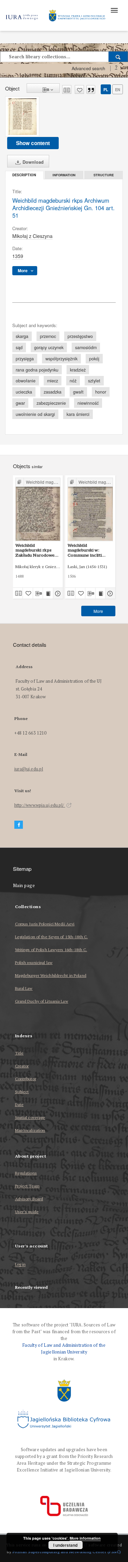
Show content (33, 143)
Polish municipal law (34, 962)
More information (85, 1538)
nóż (73, 381)
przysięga (25, 359)
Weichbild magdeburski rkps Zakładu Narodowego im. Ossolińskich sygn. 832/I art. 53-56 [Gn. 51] (37, 550)
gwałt (78, 392)
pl (105, 89)
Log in (20, 1264)
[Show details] (57, 593)
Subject (22, 1091)
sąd (19, 347)
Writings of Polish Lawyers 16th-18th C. (51, 949)
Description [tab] (24, 175)
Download (32, 162)
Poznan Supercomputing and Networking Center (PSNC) (67, 1551)
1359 (17, 256)
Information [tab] (64, 175)
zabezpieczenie (51, 403)
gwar (20, 403)
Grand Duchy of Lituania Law (41, 1001)
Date (19, 1104)
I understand (65, 1545)
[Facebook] (18, 825)
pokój (94, 359)
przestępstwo (80, 336)
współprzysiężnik (61, 359)
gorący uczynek (48, 347)
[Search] (118, 56)
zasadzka (52, 392)
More (98, 611)
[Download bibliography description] (38, 593)
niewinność (88, 403)
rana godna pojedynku (37, 370)
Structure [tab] (104, 175)
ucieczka (24, 392)
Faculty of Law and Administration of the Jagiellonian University (64, 1348)
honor (100, 392)
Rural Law (24, 988)
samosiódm (86, 347)
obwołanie (25, 381)
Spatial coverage (30, 1117)
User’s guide (27, 1211)
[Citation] (90, 89)
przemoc (48, 336)
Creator (22, 1065)
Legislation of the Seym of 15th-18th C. (51, 936)
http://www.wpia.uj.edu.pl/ (39, 805)
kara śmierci (78, 414)
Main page (24, 885)
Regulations (26, 1173)
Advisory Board (29, 1198)
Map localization (30, 1130)
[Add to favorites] (79, 89)
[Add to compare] (66, 89)
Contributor (25, 1078)
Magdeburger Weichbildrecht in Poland (50, 975)
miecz (52, 381)
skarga (22, 336)
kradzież (78, 370)
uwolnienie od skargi (35, 414)
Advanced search (88, 68)
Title (19, 1053)
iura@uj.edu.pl (28, 769)
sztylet (94, 381)
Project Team (27, 1185)
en (117, 89)
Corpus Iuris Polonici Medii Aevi (45, 923)
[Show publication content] (48, 593)
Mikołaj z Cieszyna (32, 236)
